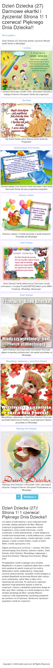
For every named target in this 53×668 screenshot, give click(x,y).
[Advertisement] (26, 630)
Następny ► (30, 496)
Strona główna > (9, 35)
